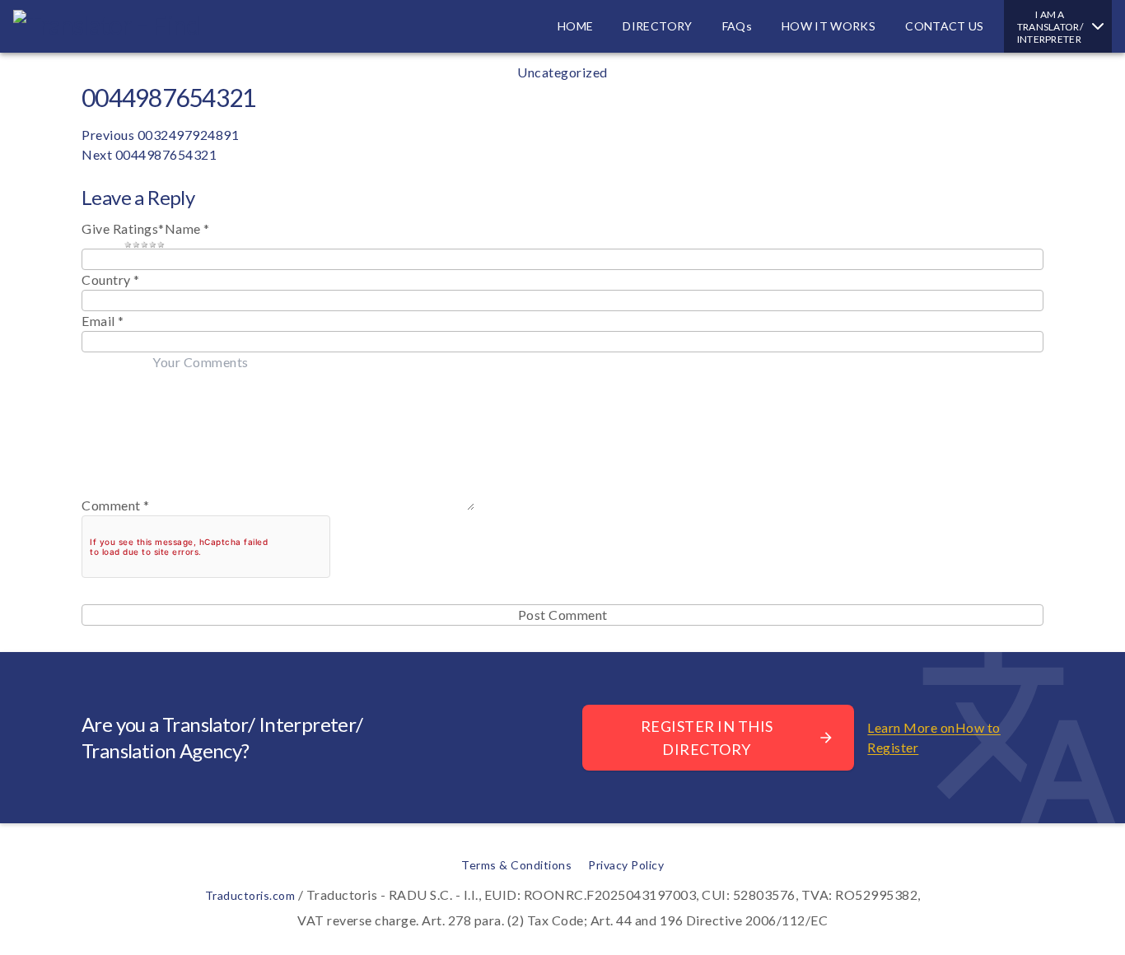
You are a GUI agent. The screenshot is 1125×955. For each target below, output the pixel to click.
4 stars (152, 244)
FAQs (737, 26)
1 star (128, 244)
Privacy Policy (626, 865)
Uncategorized (562, 72)
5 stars (160, 244)
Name (187, 228)
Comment (116, 505)
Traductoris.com (250, 895)
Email (103, 320)
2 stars (136, 244)
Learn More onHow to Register (934, 737)
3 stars (144, 244)
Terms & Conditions (516, 865)
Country (106, 279)
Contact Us (944, 26)
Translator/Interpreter (1050, 26)
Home (575, 26)
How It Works (828, 26)
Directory (657, 26)
